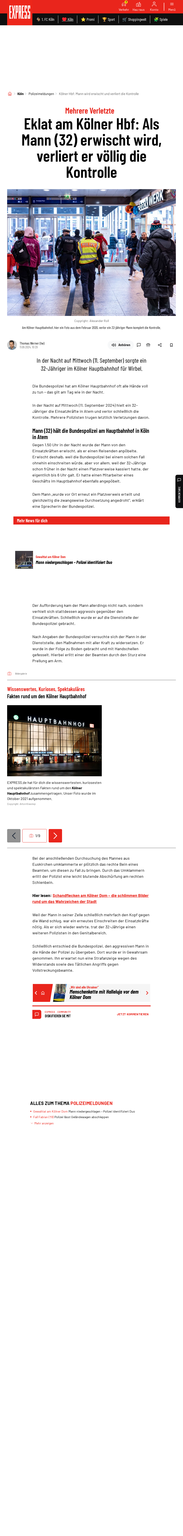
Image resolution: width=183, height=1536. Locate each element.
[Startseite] (9, 94)
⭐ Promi (88, 19)
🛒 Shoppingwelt (134, 19)
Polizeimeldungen (41, 94)
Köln (20, 94)
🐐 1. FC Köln (45, 19)
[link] (19, 12)
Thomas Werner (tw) (32, 343)
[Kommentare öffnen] (139, 345)
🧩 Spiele (161, 19)
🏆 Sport (108, 19)
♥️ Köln (67, 19)
